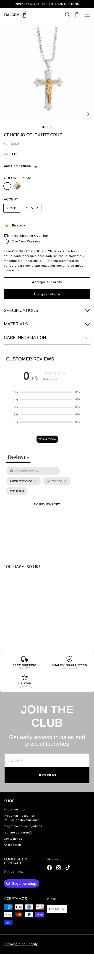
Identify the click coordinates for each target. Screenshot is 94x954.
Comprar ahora (47, 294)
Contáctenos (13, 838)
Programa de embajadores (23, 826)
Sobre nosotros (15, 809)
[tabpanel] (47, 510)
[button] (47, 392)
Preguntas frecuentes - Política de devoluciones (21, 818)
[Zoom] (87, 114)
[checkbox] (17, 491)
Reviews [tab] (18, 457)
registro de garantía (18, 832)
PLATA (7, 186)
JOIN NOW (47, 775)
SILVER (32, 208)
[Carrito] (77, 14)
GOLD (17, 186)
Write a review (47, 439)
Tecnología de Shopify (21, 944)
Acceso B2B (12, 844)
